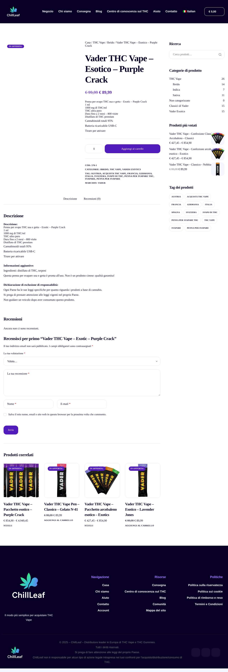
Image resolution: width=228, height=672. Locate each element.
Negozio (47, 11)
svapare (90, 179)
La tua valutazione (14, 353)
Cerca (220, 54)
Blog (99, 11)
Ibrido (110, 42)
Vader (102, 183)
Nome (11, 403)
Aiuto (156, 11)
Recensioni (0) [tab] (92, 198)
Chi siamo (65, 11)
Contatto (171, 11)
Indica (176, 89)
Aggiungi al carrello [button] (58, 520)
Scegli (8, 525)
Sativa (176, 95)
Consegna (84, 11)
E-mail (66, 403)
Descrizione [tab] (70, 198)
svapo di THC (115, 176)
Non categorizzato (179, 100)
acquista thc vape (114, 173)
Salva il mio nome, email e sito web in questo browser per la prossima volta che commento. (57, 414)
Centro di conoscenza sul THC (127, 11)
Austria (96, 173)
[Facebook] (195, 652)
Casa (88, 42)
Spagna (176, 212)
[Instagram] (215, 652)
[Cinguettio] (205, 652)
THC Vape (99, 42)
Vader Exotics (131, 169)
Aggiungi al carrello (132, 148)
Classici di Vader (178, 105)
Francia (132, 173)
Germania (145, 173)
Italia (89, 176)
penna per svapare (108, 179)
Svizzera (100, 176)
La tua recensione (18, 373)
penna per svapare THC (139, 176)
